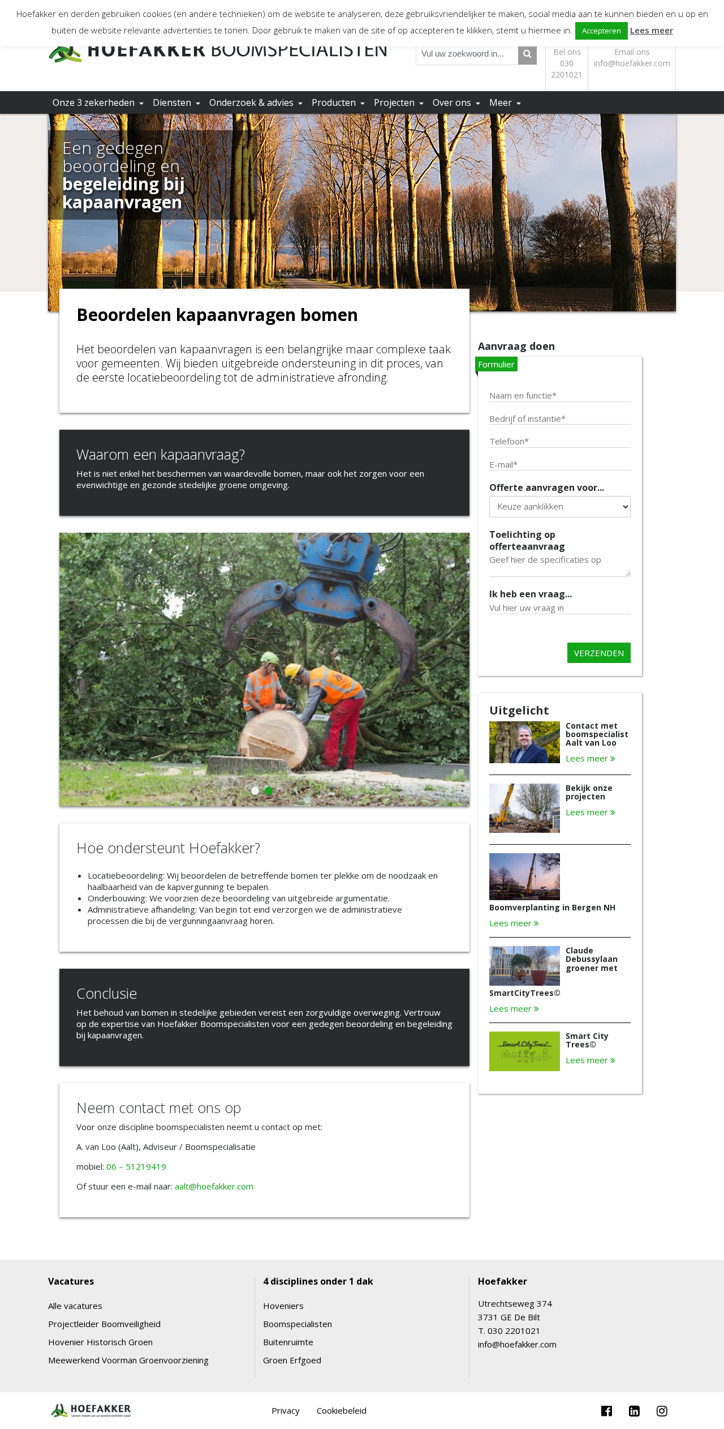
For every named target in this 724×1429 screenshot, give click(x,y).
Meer (501, 102)
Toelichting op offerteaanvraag (527, 541)
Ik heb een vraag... (530, 594)
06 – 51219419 (136, 1166)
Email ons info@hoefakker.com (632, 57)
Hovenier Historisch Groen (100, 1341)
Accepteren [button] (601, 30)
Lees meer (588, 758)
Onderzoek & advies (252, 102)
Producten (335, 102)
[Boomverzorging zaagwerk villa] (264, 802)
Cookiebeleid (342, 1410)
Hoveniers (283, 1305)
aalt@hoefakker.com (214, 1186)
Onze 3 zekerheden (95, 102)
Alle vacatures (75, 1305)
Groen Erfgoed (292, 1360)
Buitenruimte (288, 1341)
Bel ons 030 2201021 (567, 63)
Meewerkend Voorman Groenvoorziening (128, 1360)
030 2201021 (514, 1330)
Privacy (286, 1410)
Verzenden (599, 652)
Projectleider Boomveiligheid (104, 1323)
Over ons (453, 102)
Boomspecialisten (297, 1323)
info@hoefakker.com (517, 1344)
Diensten (173, 102)
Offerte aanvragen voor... (546, 488)
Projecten (395, 102)
